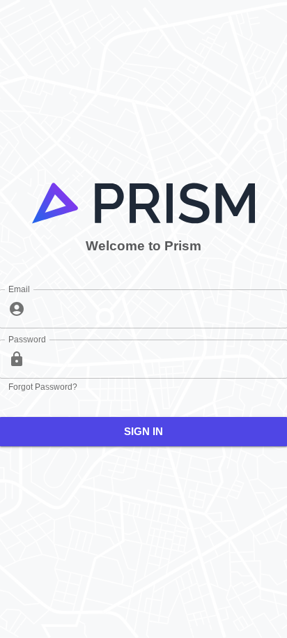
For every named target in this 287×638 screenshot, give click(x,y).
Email (19, 289)
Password (26, 339)
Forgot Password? (42, 387)
